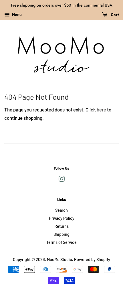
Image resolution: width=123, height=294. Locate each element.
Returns (61, 226)
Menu (16, 14)
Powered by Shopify (92, 259)
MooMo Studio (59, 259)
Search (61, 210)
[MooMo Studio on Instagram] (61, 179)
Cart (114, 14)
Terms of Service (61, 242)
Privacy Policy (61, 218)
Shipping (61, 234)
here (101, 109)
